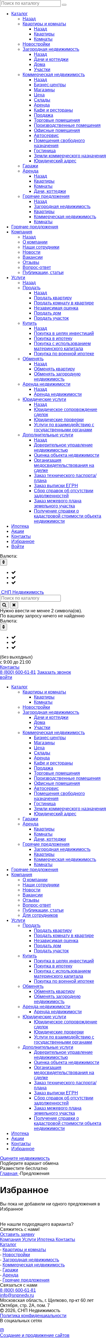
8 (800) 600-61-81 (18, 672)
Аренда (10, 1275)
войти (6, 677)
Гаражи (10, 1270)
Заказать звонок (54, 672)
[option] (58, 572)
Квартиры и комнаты (24, 1249)
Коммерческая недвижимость (34, 1264)
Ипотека (46, 1239)
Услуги (29, 1239)
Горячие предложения (26, 1280)
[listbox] (53, 577)
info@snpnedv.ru (17, 1295)
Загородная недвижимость (31, 1259)
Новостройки (16, 1254)
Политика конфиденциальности (33, 1315)
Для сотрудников (40, 915)
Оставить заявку (17, 1234)
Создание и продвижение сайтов (35, 1335)
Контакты (10, 667)
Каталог (8, 1244)
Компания (11, 1239)
